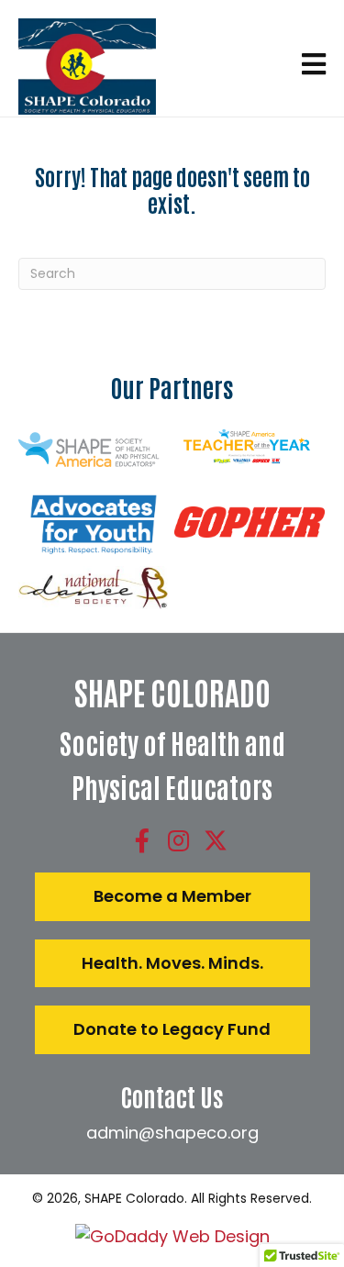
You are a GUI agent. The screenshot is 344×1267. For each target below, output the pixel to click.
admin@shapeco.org (172, 1132)
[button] (142, 840)
